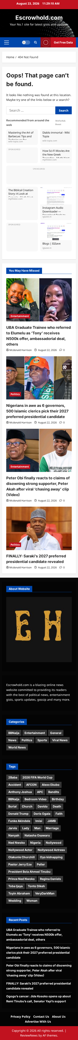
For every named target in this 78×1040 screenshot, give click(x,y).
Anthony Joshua (20, 792)
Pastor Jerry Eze (20, 864)
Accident (14, 784)
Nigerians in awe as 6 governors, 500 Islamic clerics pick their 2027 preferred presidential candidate (37, 411)
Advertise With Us (38, 1021)
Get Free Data (63, 42)
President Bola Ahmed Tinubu (29, 871)
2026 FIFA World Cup (37, 777)
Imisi (38, 821)
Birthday (58, 799)
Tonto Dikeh (36, 886)
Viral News (60, 740)
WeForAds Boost (60, 122)
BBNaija (13, 733)
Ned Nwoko (16, 842)
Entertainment (20, 316)
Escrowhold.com (39, 17)
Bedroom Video (36, 799)
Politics (15, 394)
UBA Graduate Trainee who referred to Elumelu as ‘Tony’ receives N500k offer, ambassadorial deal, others (34, 934)
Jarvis (12, 828)
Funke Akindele (19, 821)
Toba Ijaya (15, 886)
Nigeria (35, 842)
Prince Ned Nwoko (21, 879)
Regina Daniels (50, 879)
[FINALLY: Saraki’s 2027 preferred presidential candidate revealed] (39, 528)
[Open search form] (35, 42)
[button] (6, 42)
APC (40, 792)
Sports (42, 740)
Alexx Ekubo (50, 784)
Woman (31, 900)
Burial (12, 806)
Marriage (52, 828)
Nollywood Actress (51, 850)
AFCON (31, 784)
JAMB (51, 821)
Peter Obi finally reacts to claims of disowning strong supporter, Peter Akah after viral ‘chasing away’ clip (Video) (39, 970)
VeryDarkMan (44, 893)
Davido (43, 806)
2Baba (12, 777)
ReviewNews (29, 1035)
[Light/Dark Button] (26, 42)
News (12, 740)
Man (37, 828)
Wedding (14, 900)
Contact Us (41, 1016)
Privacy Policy (20, 1016)
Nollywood (53, 842)
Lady (25, 828)
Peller (41, 864)
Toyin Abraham (19, 893)
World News (17, 747)
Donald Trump (18, 813)
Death (57, 806)
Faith (59, 813)
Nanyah (13, 835)
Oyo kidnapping (51, 857)
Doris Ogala (42, 813)
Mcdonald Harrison (20, 350)
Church (27, 806)
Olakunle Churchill (21, 857)
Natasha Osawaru (37, 835)
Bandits (53, 792)
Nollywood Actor (20, 850)
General (55, 733)
